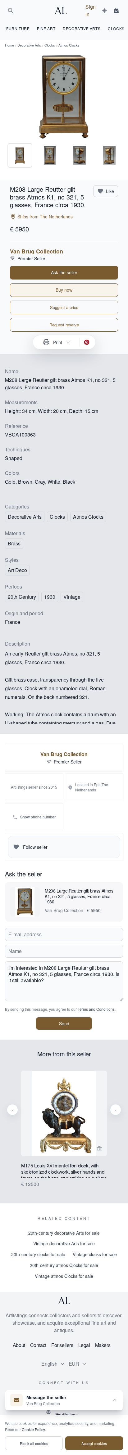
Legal (84, 1345)
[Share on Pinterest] (87, 342)
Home (9, 45)
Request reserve (64, 325)
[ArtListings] (64, 1300)
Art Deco (17, 570)
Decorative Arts (29, 45)
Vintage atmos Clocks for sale (64, 1276)
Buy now (64, 290)
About (19, 1345)
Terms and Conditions (96, 1009)
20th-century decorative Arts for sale (64, 1233)
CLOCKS (116, 28)
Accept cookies (94, 1443)
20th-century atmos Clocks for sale (64, 1265)
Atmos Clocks (88, 516)
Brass (14, 543)
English (49, 1363)
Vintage (71, 596)
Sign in (90, 10)
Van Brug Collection (36, 251)
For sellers (62, 1345)
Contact (38, 1345)
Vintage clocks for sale (95, 1254)
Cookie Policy (33, 1429)
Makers (103, 1345)
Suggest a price (64, 307)
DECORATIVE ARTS (81, 28)
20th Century (22, 596)
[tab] (19, 155)
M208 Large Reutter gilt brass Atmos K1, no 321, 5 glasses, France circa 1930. (79, 896)
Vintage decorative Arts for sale (64, 1243)
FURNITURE (18, 28)
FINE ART (46, 28)
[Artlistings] (62, 10)
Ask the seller (64, 272)
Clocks (49, 45)
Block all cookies (34, 1443)
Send (64, 1023)
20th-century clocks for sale (38, 1254)
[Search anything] (10, 10)
